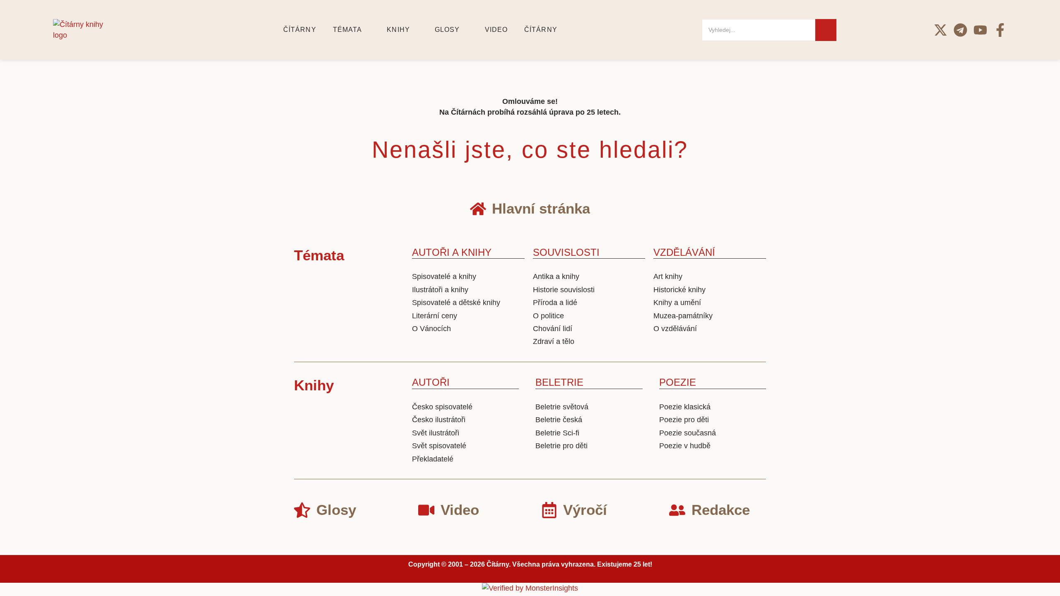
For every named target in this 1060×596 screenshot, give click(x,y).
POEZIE (677, 382)
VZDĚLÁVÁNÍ (684, 252)
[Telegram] (960, 30)
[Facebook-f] (1000, 30)
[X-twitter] (940, 30)
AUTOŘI (431, 382)
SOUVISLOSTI (566, 252)
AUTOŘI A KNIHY (451, 252)
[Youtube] (980, 30)
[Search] (825, 30)
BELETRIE (559, 382)
